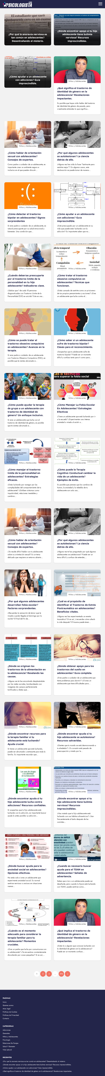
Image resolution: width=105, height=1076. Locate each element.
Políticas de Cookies (10, 1012)
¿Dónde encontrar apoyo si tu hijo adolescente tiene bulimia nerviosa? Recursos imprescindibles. (37, 1064)
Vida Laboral (7, 1050)
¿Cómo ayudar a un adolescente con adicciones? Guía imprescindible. (28, 1068)
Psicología (6, 1040)
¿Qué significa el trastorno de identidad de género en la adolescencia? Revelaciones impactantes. (37, 1071)
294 (61, 973)
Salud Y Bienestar (9, 1046)
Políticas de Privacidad (11, 1015)
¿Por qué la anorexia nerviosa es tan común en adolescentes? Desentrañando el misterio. (34, 1061)
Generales (6, 1033)
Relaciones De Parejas (10, 1043)
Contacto (6, 1018)
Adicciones (7, 1030)
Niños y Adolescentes (10, 1036)
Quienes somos (8, 1005)
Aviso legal (6, 1008)
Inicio (5, 1002)
